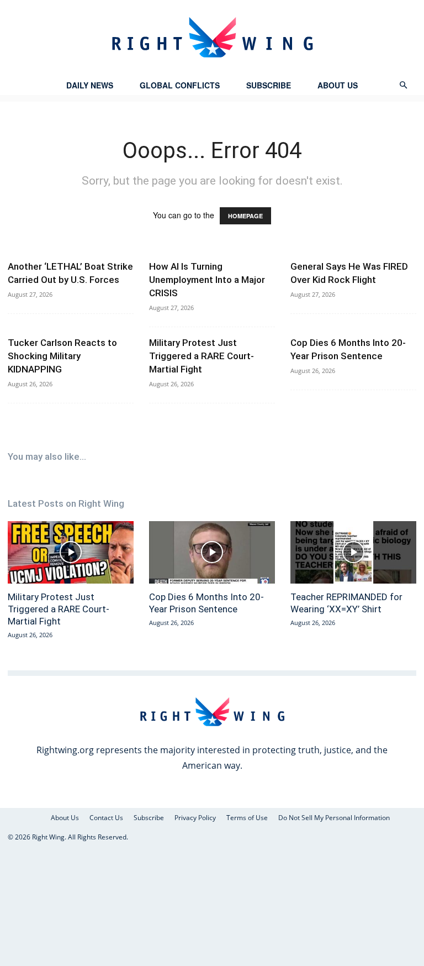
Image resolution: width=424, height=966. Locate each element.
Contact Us (106, 817)
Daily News (89, 85)
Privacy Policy (195, 817)
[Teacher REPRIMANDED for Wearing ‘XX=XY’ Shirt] (353, 552)
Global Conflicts (180, 85)
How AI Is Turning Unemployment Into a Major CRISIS (207, 279)
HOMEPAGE (245, 216)
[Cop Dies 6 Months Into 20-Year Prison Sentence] (212, 552)
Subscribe (268, 85)
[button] (403, 85)
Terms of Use (247, 817)
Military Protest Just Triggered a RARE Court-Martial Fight (201, 356)
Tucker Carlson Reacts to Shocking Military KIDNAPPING (62, 356)
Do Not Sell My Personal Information (334, 817)
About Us (337, 85)
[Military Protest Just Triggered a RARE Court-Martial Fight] (71, 552)
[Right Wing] (212, 37)
